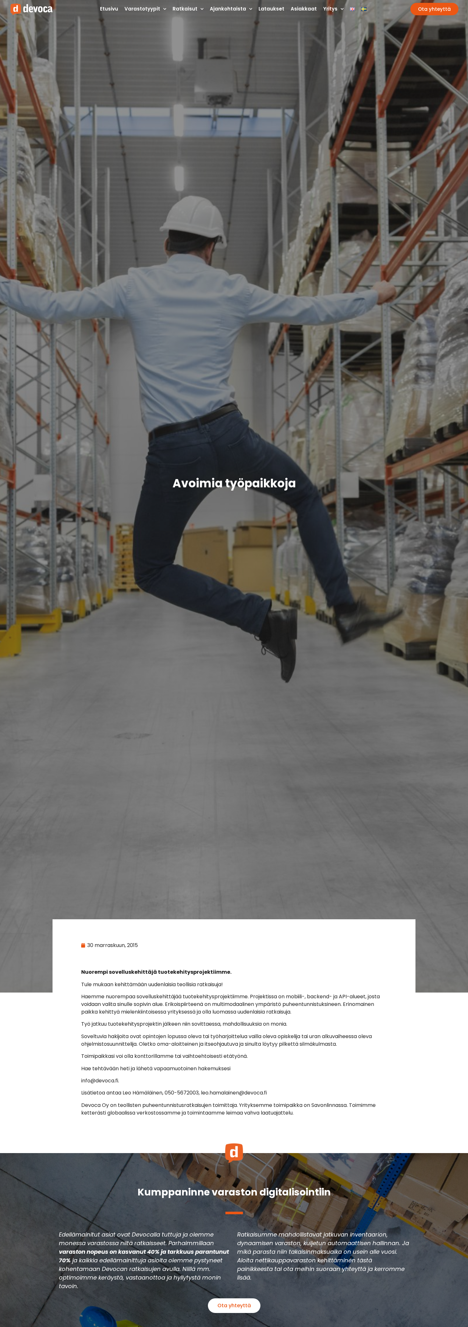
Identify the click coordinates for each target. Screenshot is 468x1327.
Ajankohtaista (228, 8)
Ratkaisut (185, 8)
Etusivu (109, 8)
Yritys (330, 8)
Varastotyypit (142, 8)
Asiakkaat (304, 8)
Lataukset (271, 8)
